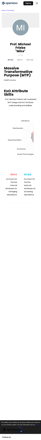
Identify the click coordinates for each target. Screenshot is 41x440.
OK (21, 431)
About (20, 60)
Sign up (28, 3)
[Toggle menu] (36, 3)
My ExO (10, 60)
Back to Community (8, 10)
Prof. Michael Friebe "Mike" (20, 47)
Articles (29, 60)
